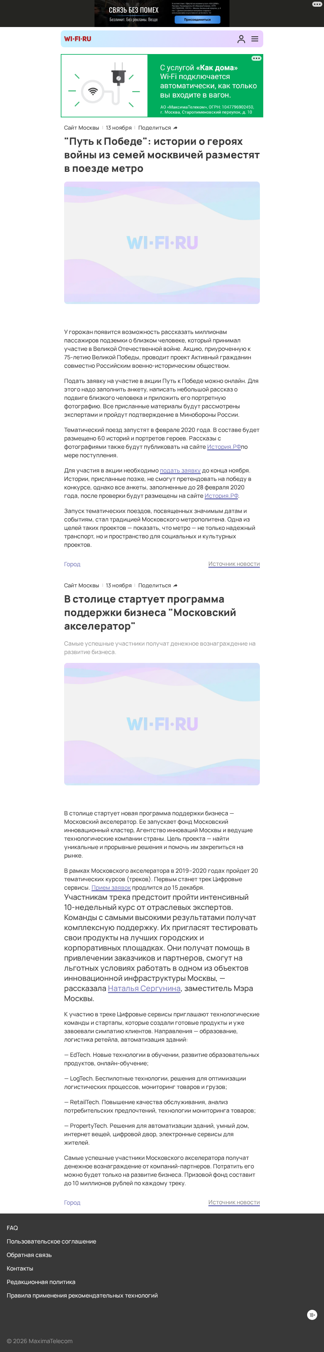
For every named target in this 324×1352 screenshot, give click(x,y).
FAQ (12, 1228)
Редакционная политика (41, 1282)
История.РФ (224, 447)
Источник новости (234, 563)
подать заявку (180, 470)
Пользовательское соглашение (51, 1241)
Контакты (20, 1268)
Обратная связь (29, 1255)
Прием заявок (111, 887)
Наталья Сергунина (144, 988)
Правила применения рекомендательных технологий (82, 1295)
